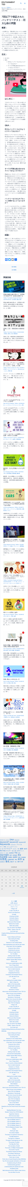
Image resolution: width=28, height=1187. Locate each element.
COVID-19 (2, 840)
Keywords (5, 844)
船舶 (18, 299)
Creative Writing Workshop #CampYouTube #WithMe (13, 934)
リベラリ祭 (14, 581)
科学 (20, 859)
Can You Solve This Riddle (14, 927)
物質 (12, 784)
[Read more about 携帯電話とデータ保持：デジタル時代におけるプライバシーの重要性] (13, 531)
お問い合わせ (14, 903)
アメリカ (19, 844)
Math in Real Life (14, 982)
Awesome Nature (14, 920)
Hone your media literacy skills (14, 963)
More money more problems (14, 993)
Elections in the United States (14, 942)
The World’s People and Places (14, 1151)
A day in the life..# (14, 910)
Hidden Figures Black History (14, 959)
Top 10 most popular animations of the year (14, 1161)
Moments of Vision (14, 989)
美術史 (5, 333)
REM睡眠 (9, 750)
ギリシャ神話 (3, 846)
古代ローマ (18, 583)
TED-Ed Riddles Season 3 (14, 1123)
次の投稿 (14, 269)
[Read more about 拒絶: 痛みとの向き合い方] (13, 671)
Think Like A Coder (14, 1157)
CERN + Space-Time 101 (14, 929)
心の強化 (9, 683)
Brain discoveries (14, 925)
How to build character (8, 681)
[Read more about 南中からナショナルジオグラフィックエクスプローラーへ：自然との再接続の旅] (13, 803)
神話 (16, 859)
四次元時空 (5, 650)
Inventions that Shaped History (14, 974)
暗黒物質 (15, 855)
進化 (7, 861)
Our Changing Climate (8, 471)
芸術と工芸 (10, 333)
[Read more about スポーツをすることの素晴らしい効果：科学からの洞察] (13, 426)
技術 (19, 853)
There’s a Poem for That (14, 1155)
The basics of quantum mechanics (14, 1134)
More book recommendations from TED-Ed (14, 991)
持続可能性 (4, 855)
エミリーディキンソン (13, 369)
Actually (14, 914)
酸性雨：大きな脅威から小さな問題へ (13, 468)
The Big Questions (14, 1136)
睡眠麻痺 (16, 750)
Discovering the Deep (14, 939)
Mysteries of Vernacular (14, 997)
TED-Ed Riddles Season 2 (14, 1121)
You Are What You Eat (14, 1172)
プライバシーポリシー (14, 905)
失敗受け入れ (7, 717)
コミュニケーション (12, 846)
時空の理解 (11, 650)
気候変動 (3, 857)
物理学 (15, 857)
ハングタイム (8, 405)
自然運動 (8, 819)
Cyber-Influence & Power (9, 544)
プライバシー (16, 546)
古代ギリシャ (20, 850)
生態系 (3, 859)
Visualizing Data (14, 1168)
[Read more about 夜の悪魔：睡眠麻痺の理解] (13, 738)
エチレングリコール (11, 509)
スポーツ (7, 439)
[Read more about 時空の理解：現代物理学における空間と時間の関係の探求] (13, 637)
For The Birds (14, 954)
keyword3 (22, 842)
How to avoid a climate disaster (14, 967)
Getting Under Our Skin (14, 955)
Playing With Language (14, 1104)
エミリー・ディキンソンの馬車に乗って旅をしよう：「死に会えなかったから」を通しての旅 (13, 364)
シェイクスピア (6, 849)
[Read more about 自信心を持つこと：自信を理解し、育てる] (13, 704)
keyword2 (14, 842)
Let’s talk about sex (14, 976)
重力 (23, 405)
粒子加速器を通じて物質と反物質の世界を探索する (13, 779)
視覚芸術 (15, 333)
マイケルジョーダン (16, 405)
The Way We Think (11, 715)
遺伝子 (12, 861)
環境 (19, 857)
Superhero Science (14, 1114)
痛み (15, 683)
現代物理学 (17, 650)
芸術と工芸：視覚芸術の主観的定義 (13, 329)
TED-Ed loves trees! (14, 1116)
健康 (21, 849)
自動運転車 (2, 861)
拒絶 (12, 683)
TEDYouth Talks (11, 816)
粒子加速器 (16, 784)
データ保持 (10, 546)
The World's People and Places (14, 298)
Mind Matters (14, 987)
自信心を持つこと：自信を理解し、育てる (13, 712)
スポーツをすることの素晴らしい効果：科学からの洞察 (13, 434)
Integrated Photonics (14, 972)
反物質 (9, 784)
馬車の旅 (10, 371)
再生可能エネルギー (5, 850)
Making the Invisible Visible (14, 980)
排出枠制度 (9, 473)
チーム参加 (12, 439)
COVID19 (7, 840)
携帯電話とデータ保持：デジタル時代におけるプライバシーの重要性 (13, 541)
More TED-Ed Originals (8, 748)
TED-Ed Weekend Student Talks (14, 1127)
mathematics (13, 844)
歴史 (12, 616)
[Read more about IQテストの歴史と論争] (13, 604)
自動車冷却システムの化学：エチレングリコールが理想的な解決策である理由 (13, 504)
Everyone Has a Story (14, 948)
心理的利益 (18, 439)
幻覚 (12, 750)
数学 (11, 855)
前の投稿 (14, 266)
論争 (15, 616)
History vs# (14, 961)
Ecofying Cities (14, 940)
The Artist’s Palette (14, 1132)
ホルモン (15, 848)
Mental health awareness (14, 986)
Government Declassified (14, 957)
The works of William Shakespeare (14, 1148)
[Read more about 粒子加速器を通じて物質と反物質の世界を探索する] (13, 771)
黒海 (20, 299)
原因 (15, 850)
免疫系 (25, 849)
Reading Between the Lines (14, 1110)
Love (14, 978)
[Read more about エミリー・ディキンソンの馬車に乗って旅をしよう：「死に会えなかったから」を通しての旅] (13, 354)
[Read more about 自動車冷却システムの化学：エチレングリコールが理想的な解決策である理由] (13, 494)
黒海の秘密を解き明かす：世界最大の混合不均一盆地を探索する (13, 295)
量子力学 (20, 861)
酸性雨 (18, 473)
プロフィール (14, 907)
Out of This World (14, 1102)
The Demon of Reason (14, 1138)
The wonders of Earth (14, 1146)
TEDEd (5, 298)
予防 (18, 848)
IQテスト (9, 616)
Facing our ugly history (14, 952)
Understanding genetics (14, 1164)
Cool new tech (14, 931)
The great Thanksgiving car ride (14, 1140)
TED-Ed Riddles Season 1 (14, 1119)
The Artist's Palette (11, 332)
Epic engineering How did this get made (14, 944)
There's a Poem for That (13, 367)
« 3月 (13, 893)
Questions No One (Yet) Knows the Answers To (13, 1107)
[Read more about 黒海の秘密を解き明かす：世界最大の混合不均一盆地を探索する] (13, 286)
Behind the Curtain (14, 923)
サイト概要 (14, 901)
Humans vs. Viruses (14, 971)
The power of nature (14, 1142)
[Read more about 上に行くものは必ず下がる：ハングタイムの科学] (13, 392)
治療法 (10, 857)
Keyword (17, 840)
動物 (13, 850)
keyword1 (4, 842)
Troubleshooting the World (14, 1163)
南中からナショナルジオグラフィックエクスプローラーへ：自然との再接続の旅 (13, 812)
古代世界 (14, 299)
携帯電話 (22, 546)
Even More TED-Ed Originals (14, 946)
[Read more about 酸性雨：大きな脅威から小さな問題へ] (13, 460)
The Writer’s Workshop (14, 1153)
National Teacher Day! (14, 1001)
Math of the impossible (14, 984)
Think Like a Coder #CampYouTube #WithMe (14, 1159)
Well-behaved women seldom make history (14, 1170)
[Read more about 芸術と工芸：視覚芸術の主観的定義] (13, 320)
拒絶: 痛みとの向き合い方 (11, 679)
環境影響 (23, 857)
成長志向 (13, 717)
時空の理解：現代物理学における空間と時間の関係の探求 (13, 645)
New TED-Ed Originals (8, 403)
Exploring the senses (14, 950)
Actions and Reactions (8, 507)
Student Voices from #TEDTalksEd (14, 1112)
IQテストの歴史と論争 (10, 612)
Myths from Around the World (14, 999)
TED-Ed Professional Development (14, 1117)
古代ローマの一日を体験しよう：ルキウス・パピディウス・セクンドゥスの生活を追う (13, 576)
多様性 (7, 853)
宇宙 (16, 853)
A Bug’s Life (14, 908)
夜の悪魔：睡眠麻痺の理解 (11, 746)
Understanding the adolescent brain (14, 1166)
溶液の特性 (18, 509)
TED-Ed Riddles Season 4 (14, 1125)
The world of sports (12, 437)
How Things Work (7, 648)
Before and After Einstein (9, 782)
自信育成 (17, 717)
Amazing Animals (14, 916)
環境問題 (14, 473)
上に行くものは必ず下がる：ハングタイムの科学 (13, 400)
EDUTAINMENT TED (8, 3)
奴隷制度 (11, 853)
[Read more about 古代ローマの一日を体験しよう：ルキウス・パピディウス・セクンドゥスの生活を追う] (13, 567)
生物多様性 (10, 859)
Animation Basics (14, 918)
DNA (12, 840)
